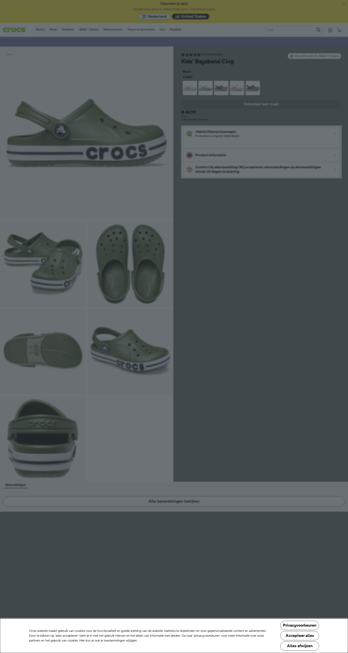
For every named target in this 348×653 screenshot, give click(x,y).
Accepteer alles (300, 635)
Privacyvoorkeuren (299, 625)
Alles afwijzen (300, 646)
